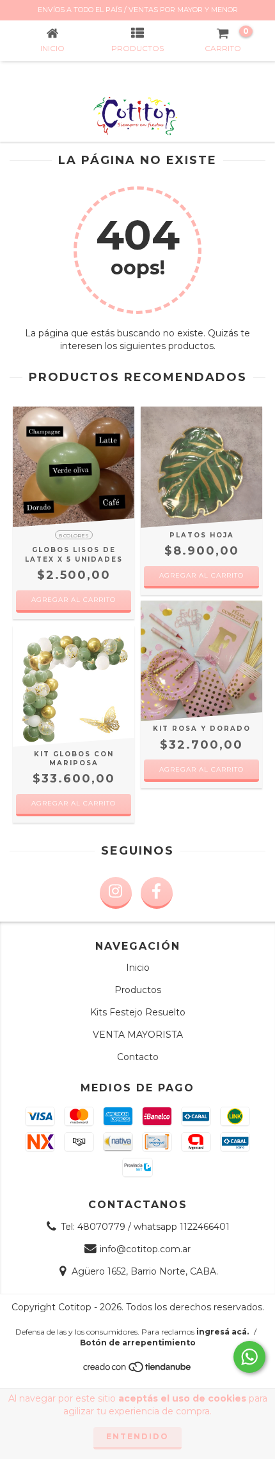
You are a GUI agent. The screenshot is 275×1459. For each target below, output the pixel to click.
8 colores (74, 535)
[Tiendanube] (138, 1370)
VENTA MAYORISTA (138, 1034)
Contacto (138, 1057)
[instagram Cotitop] (116, 893)
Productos (137, 990)
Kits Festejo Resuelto (137, 1012)
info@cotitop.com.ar (145, 1249)
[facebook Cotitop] (157, 893)
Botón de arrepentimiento (138, 1342)
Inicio (138, 967)
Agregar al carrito (73, 599)
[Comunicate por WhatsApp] (249, 1357)
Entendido (137, 1436)
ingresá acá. (222, 1331)
